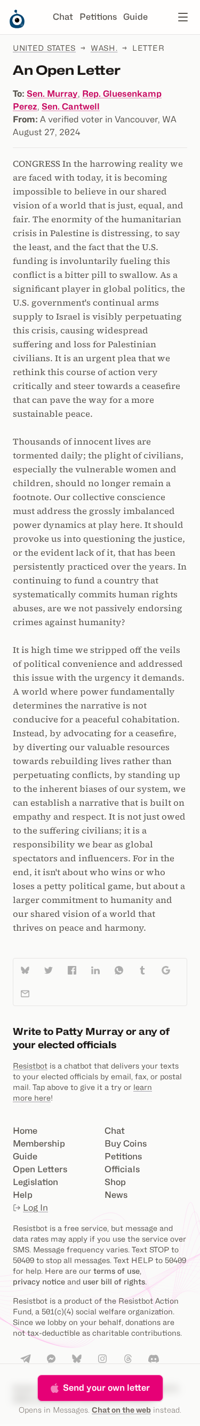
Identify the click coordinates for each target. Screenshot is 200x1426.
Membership (39, 1144)
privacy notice (39, 1281)
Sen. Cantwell (71, 107)
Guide (135, 17)
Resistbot (30, 1065)
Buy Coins (126, 1144)
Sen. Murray (52, 94)
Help (23, 1195)
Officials (122, 1169)
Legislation (35, 1182)
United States (44, 47)
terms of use (116, 1270)
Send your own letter (106, 1388)
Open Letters (40, 1169)
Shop (115, 1182)
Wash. (104, 47)
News (116, 1195)
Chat (63, 17)
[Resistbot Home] (17, 26)
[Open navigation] (183, 17)
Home (25, 1131)
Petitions (98, 17)
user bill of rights (114, 1281)
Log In (35, 1208)
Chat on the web (121, 1409)
